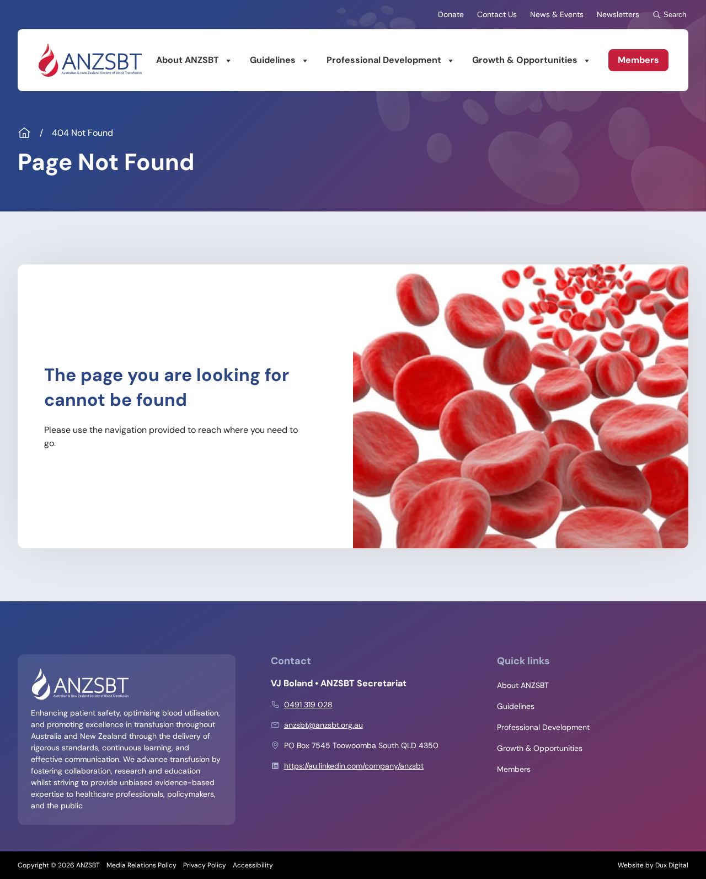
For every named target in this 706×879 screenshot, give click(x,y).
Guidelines (273, 60)
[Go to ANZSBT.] (24, 133)
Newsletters (618, 14)
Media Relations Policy (141, 865)
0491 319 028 (308, 704)
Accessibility (253, 865)
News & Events (557, 14)
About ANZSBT (187, 60)
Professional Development (384, 60)
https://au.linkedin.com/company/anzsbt (354, 766)
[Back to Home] (90, 60)
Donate (451, 14)
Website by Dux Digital (653, 865)
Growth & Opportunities (524, 60)
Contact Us (497, 14)
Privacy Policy (204, 865)
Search (675, 14)
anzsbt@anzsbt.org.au (323, 725)
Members (638, 60)
